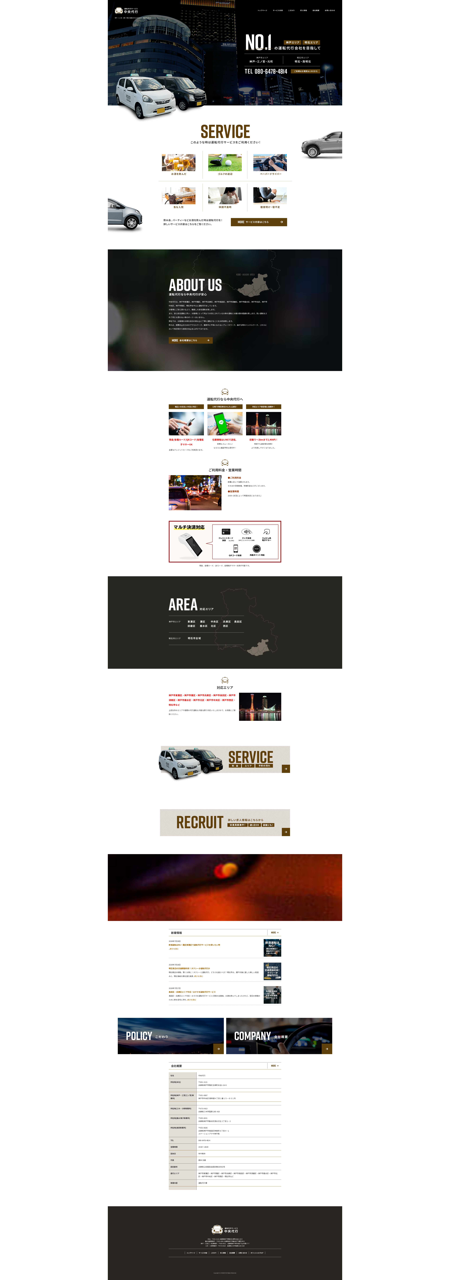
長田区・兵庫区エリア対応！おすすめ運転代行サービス (192, 991)
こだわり (291, 10)
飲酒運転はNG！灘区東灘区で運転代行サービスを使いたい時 (194, 944)
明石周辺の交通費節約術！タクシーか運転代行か (189, 968)
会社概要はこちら (191, 340)
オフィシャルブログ (257, 1253)
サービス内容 (277, 10)
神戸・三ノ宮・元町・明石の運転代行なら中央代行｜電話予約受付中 (133, 18)
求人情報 (304, 10)
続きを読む (174, 949)
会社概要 (316, 10)
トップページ (262, 10)
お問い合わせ (332, 10)
